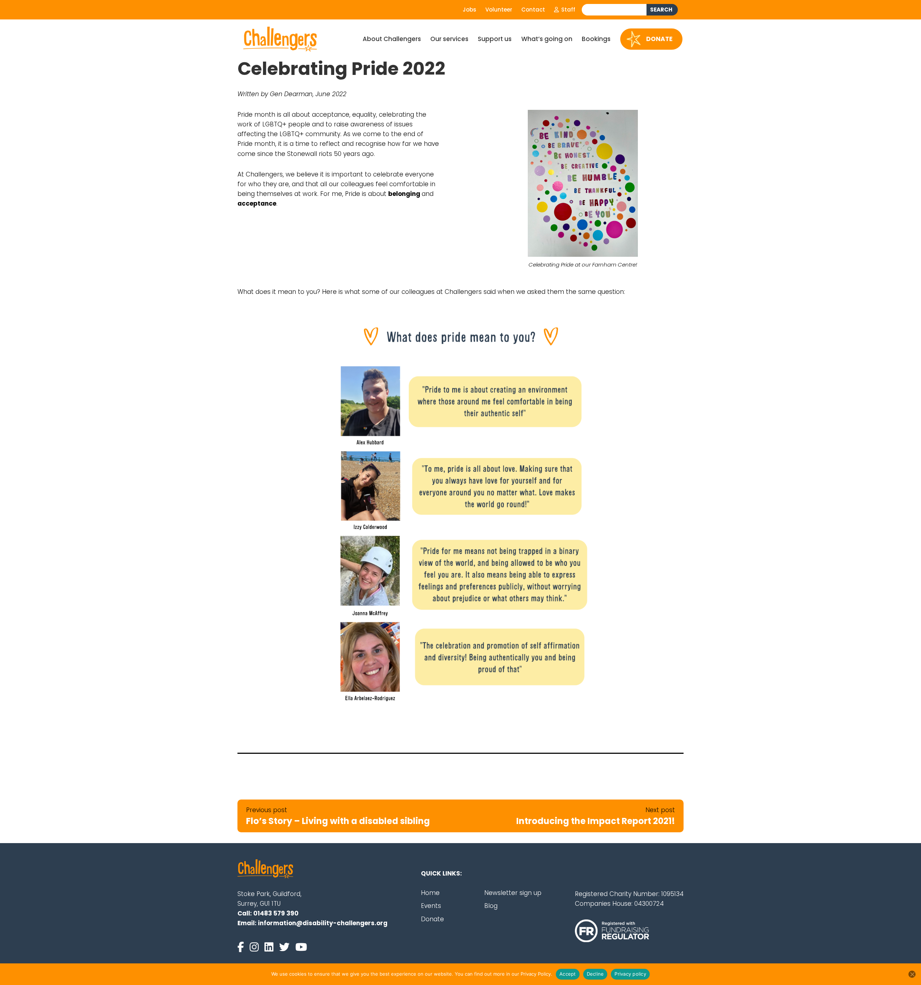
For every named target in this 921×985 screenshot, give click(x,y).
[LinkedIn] (270, 947)
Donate (659, 38)
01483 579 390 (276, 913)
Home (430, 892)
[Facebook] (242, 947)
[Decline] (912, 974)
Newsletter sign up (512, 892)
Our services (449, 39)
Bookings (596, 39)
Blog (491, 905)
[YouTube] (301, 947)
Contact (533, 9)
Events (431, 905)
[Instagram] (256, 947)
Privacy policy (630, 974)
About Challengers (392, 39)
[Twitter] (285, 947)
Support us (495, 39)
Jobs (469, 9)
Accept (567, 974)
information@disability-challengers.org (322, 923)
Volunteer (498, 9)
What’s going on (546, 39)
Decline (595, 974)
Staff (567, 9)
